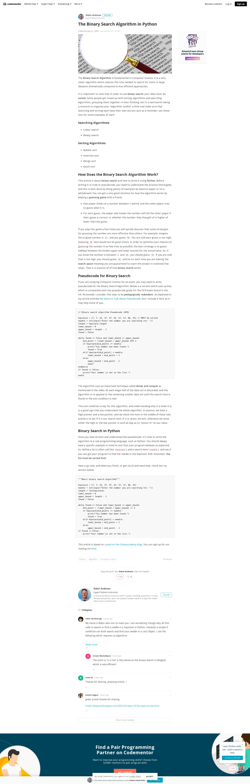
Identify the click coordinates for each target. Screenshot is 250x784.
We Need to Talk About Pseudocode (120, 298)
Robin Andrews (93, 15)
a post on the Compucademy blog (123, 544)
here (93, 548)
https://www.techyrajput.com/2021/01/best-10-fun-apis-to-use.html (122, 705)
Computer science (108, 559)
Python (82, 559)
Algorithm (93, 559)
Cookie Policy (135, 776)
